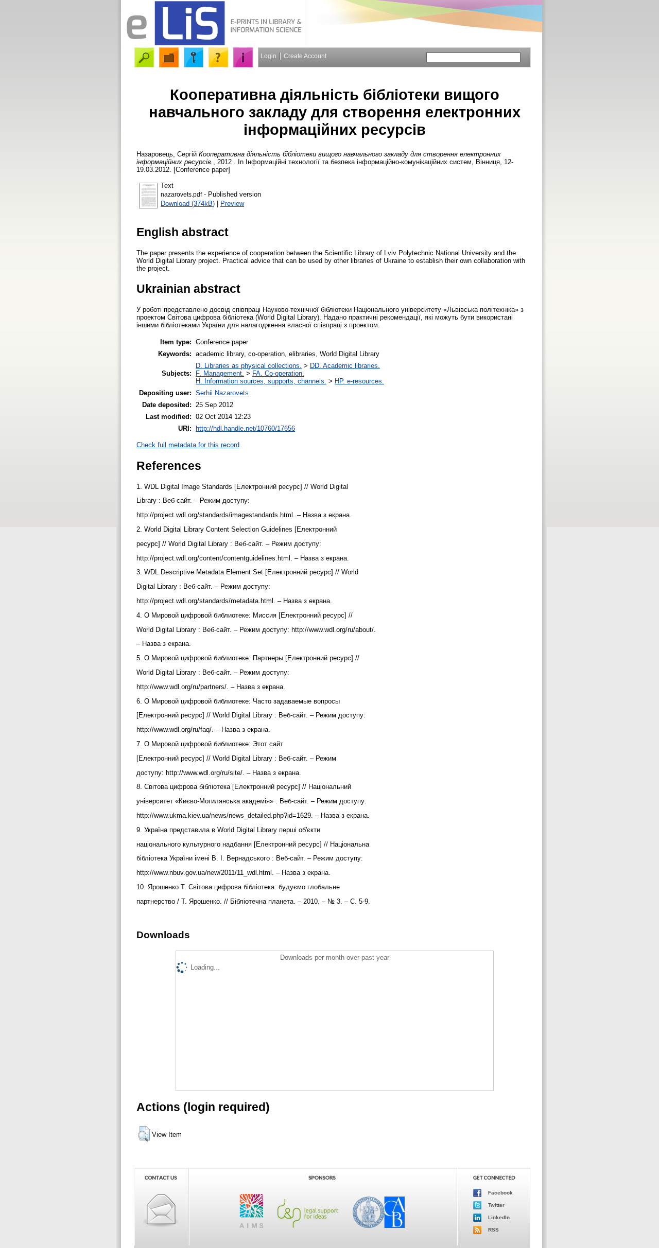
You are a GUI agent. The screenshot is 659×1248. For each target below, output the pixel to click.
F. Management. (220, 373)
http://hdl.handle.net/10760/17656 (245, 428)
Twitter (496, 1204)
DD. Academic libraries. (345, 366)
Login (268, 56)
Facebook (500, 1192)
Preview (232, 203)
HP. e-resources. (359, 381)
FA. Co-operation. (278, 373)
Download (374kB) (188, 203)
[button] (144, 1133)
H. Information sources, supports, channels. (261, 381)
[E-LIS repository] (213, 43)
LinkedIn (498, 1217)
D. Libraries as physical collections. (249, 366)
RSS (493, 1229)
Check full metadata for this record (187, 445)
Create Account (305, 56)
